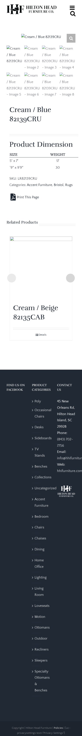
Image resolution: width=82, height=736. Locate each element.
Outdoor (41, 638)
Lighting (41, 577)
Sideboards (43, 438)
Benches (41, 466)
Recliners (42, 649)
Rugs (69, 185)
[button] (71, 38)
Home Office (39, 563)
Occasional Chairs (43, 413)
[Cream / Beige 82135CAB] (41, 268)
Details (42, 334)
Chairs (39, 527)
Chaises (40, 538)
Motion (40, 617)
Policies (58, 727)
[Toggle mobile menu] (72, 8)
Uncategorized (45, 488)
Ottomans (42, 627)
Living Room (39, 591)
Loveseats (42, 606)
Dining (39, 549)
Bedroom (42, 517)
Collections (43, 477)
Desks (39, 427)
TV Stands (40, 452)
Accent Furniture (39, 185)
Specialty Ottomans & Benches (42, 680)
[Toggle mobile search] (72, 13)
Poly (38, 401)
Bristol (58, 185)
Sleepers (41, 660)
